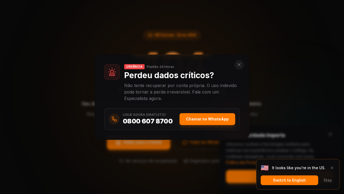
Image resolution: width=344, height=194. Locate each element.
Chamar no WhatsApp (207, 119)
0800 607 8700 (148, 121)
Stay (328, 180)
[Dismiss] (332, 168)
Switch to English (289, 180)
